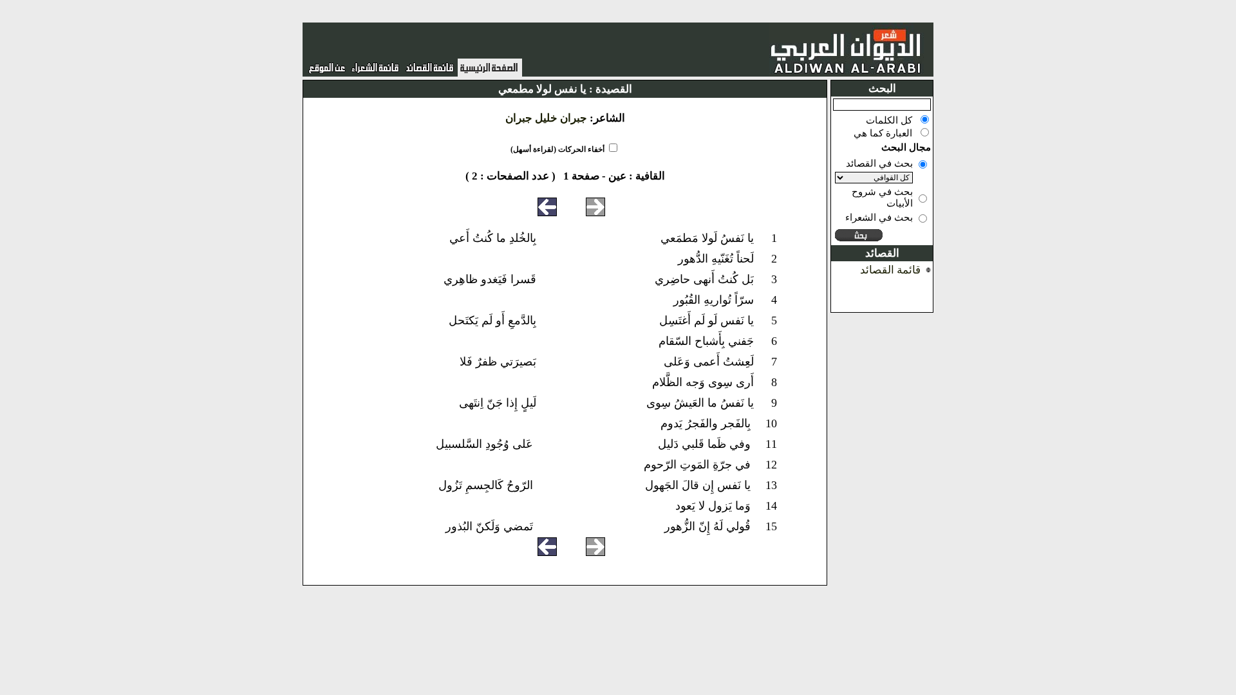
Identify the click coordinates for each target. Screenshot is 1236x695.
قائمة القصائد (890, 270)
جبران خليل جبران (546, 118)
